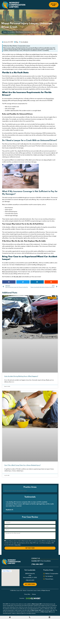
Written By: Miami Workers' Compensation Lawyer (16, 45)
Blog (17, 42)
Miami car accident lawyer (33, 54)
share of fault (47, 160)
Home (4, 32)
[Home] (10, 617)
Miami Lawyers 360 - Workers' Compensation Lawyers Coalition (27, 590)
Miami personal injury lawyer (10, 271)
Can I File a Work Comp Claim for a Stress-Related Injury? (22, 465)
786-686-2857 (17, 276)
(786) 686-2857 (37, 564)
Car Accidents (11, 32)
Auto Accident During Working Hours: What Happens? (21, 376)
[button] (9, 282)
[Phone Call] (29, 617)
